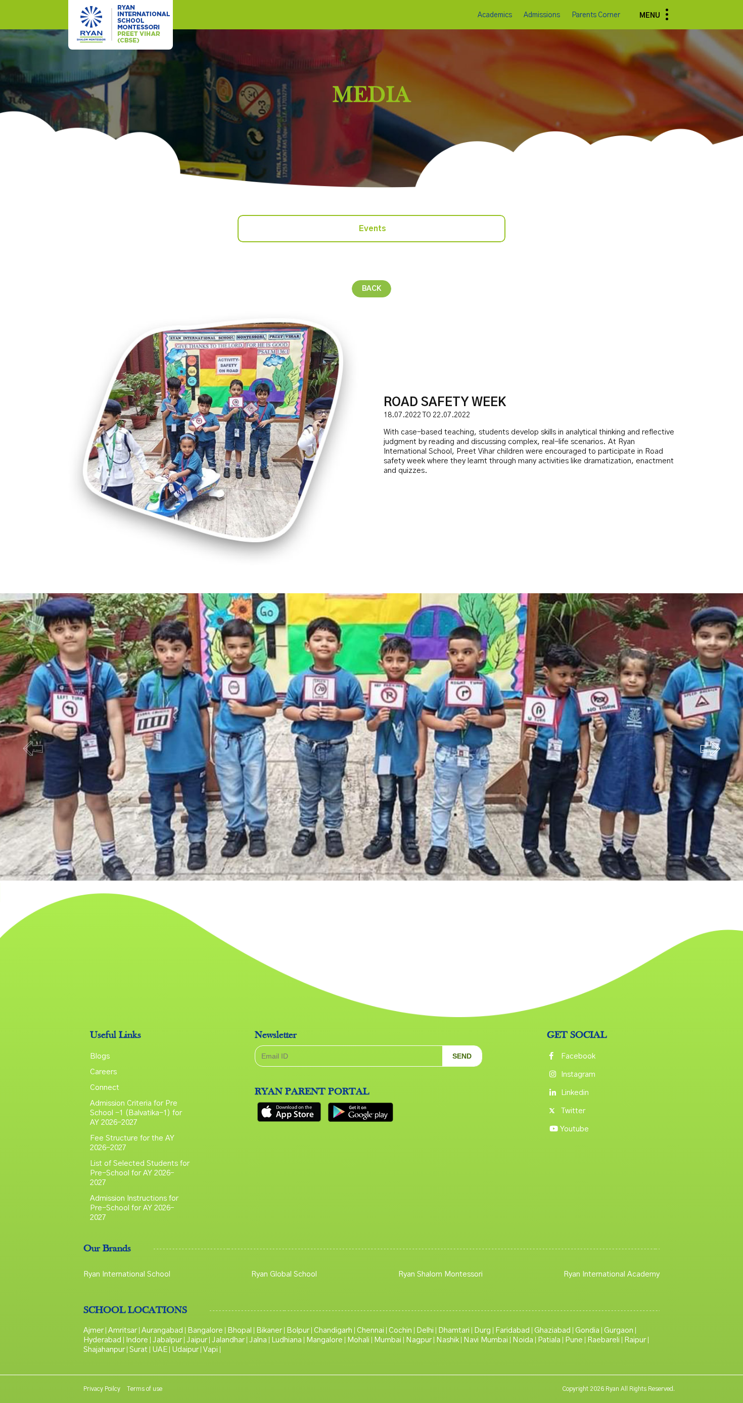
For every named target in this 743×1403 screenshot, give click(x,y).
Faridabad (512, 1330)
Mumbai (387, 1340)
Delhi (425, 1330)
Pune (574, 1340)
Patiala (549, 1340)
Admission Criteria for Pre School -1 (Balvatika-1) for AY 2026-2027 (136, 1113)
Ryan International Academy (612, 1274)
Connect (104, 1087)
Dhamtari (454, 1330)
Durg (482, 1330)
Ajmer (93, 1330)
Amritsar (122, 1330)
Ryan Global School (284, 1274)
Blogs (100, 1056)
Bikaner (269, 1330)
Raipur (635, 1340)
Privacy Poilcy (101, 1389)
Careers (103, 1072)
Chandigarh (333, 1330)
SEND (462, 1056)
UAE (159, 1349)
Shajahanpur (104, 1349)
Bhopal (239, 1330)
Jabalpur (167, 1340)
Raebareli (603, 1340)
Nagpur (419, 1340)
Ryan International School (126, 1274)
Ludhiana (286, 1340)
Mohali (358, 1340)
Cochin (400, 1330)
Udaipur (185, 1349)
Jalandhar (228, 1340)
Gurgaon (618, 1330)
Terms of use (144, 1389)
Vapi (210, 1349)
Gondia (587, 1330)
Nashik (447, 1340)
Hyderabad (102, 1340)
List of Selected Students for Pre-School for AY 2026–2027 (140, 1173)
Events (372, 229)
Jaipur (197, 1340)
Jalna (258, 1340)
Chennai (370, 1330)
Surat (138, 1349)
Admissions (543, 15)
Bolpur (298, 1330)
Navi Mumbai (485, 1340)
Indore (137, 1340)
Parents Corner (596, 15)
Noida (523, 1340)
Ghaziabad (552, 1330)
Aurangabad (162, 1330)
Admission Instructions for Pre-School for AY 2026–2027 (134, 1208)
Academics (496, 15)
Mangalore (324, 1340)
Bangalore (205, 1330)
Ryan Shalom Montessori (440, 1274)
